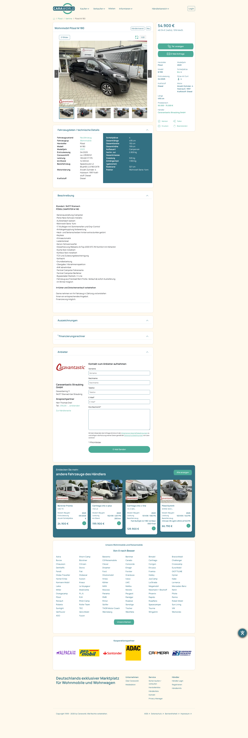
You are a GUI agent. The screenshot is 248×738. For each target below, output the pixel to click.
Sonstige (130, 604)
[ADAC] (133, 652)
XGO (58, 615)
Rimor (105, 601)
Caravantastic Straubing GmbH (171, 112)
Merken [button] (165, 121)
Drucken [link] (165, 126)
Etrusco (152, 567)
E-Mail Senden (119, 449)
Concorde (130, 564)
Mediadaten (130, 684)
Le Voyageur (84, 586)
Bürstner (83, 560)
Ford (104, 571)
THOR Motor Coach (111, 608)
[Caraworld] (64, 8)
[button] (56, 74)
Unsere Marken (124, 622)
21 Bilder (64, 37)
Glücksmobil (108, 575)
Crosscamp (177, 564)
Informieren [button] (124, 8)
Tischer (129, 608)
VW (173, 608)
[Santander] (112, 652)
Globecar (83, 575)
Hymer (175, 575)
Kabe (174, 578)
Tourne (152, 608)
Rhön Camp (84, 601)
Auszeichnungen (68, 320)
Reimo (175, 597)
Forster (129, 571)
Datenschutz (156, 713)
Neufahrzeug (86, 137)
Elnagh (129, 567)
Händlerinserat (138, 28)
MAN (104, 586)
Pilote (174, 593)
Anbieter (63, 352)
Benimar (129, 556)
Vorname (92, 368)
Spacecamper (155, 604)
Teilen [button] (179, 121)
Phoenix (152, 593)
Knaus (82, 582)
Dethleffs (60, 567)
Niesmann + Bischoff (158, 589)
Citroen (82, 564)
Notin (174, 589)
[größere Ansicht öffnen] (136, 37)
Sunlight (60, 608)
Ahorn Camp (84, 556)
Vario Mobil (84, 612)
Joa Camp (153, 578)
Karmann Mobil (62, 582)
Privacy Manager (156, 698)
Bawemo (106, 556)
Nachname (93, 378)
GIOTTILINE (177, 571)
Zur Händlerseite (63, 410)
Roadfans (153, 601)
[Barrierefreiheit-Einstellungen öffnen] (242, 633)
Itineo (105, 578)
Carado (129, 560)
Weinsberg (107, 612)
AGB (146, 713)
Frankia (152, 571)
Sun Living (176, 604)
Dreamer (106, 567)
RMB (104, 597)
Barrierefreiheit (171, 713)
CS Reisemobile (109, 560)
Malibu (129, 586)
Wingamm (153, 612)
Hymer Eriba (61, 578)
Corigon (152, 564)
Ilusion (82, 578)
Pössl (58, 597)
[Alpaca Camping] (66, 652)
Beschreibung (66, 195)
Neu (148, 28)
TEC (81, 608)
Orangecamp (62, 593)
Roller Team (84, 604)
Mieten (112, 8)
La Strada (153, 582)
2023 (82, 149)
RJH (81, 597)
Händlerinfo (176, 688)
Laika (58, 586)
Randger (129, 597)
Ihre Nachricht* (94, 407)
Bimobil (152, 556)
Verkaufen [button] (98, 8)
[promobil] (89, 652)
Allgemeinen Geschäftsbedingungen (134, 433)
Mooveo (106, 589)
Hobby (151, 575)
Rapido (152, 597)
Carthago (153, 560)
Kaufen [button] (83, 8)
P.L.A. (81, 593)
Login (191, 8)
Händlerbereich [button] (159, 8)
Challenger (177, 560)
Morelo (129, 589)
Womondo (176, 612)
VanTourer (60, 612)
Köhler (105, 582)
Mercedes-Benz (179, 586)
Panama (106, 593)
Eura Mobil (176, 567)
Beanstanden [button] (182, 126)
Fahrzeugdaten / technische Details (78, 130)
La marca (176, 582)
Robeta (59, 604)
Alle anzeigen (183, 472)
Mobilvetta (84, 589)
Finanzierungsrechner (71, 336)
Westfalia (130, 612)
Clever (105, 564)
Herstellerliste (154, 687)
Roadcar (129, 601)
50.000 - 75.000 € (165, 105)
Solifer (105, 604)
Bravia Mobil (177, 556)
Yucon (82, 615)
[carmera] (159, 652)
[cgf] (182, 652)
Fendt (58, 571)
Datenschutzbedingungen (133, 435)
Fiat (81, 571)
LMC (128, 582)
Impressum (185, 713)
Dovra (81, 567)
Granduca (130, 575)
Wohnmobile (85, 140)
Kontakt (152, 695)
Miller (58, 589)
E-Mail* (91, 397)
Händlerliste (154, 691)
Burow (59, 560)
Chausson (60, 564)
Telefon (91, 388)
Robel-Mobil (177, 601)
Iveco (128, 578)
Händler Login (177, 681)
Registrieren (177, 684)
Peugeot (129, 593)
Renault (59, 601)
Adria (58, 556)
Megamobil (154, 586)
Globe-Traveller (63, 575)
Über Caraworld (132, 681)
